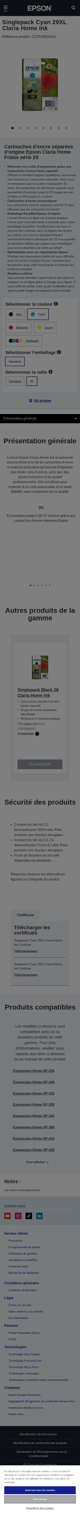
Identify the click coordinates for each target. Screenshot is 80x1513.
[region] (40, 1489)
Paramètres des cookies (40, 1508)
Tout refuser (40, 1499)
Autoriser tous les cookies (40, 1490)
